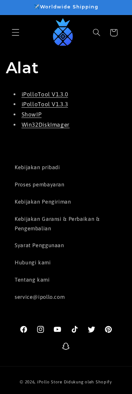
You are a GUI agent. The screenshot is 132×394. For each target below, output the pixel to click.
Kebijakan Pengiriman (43, 201)
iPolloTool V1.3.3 (45, 104)
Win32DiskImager (46, 124)
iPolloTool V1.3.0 (45, 94)
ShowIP (32, 114)
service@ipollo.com (40, 297)
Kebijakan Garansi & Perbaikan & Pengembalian (57, 223)
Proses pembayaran (40, 184)
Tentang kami (32, 279)
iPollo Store (49, 381)
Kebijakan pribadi (37, 167)
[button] (15, 32)
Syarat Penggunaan (39, 245)
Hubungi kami (33, 262)
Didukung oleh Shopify (88, 381)
